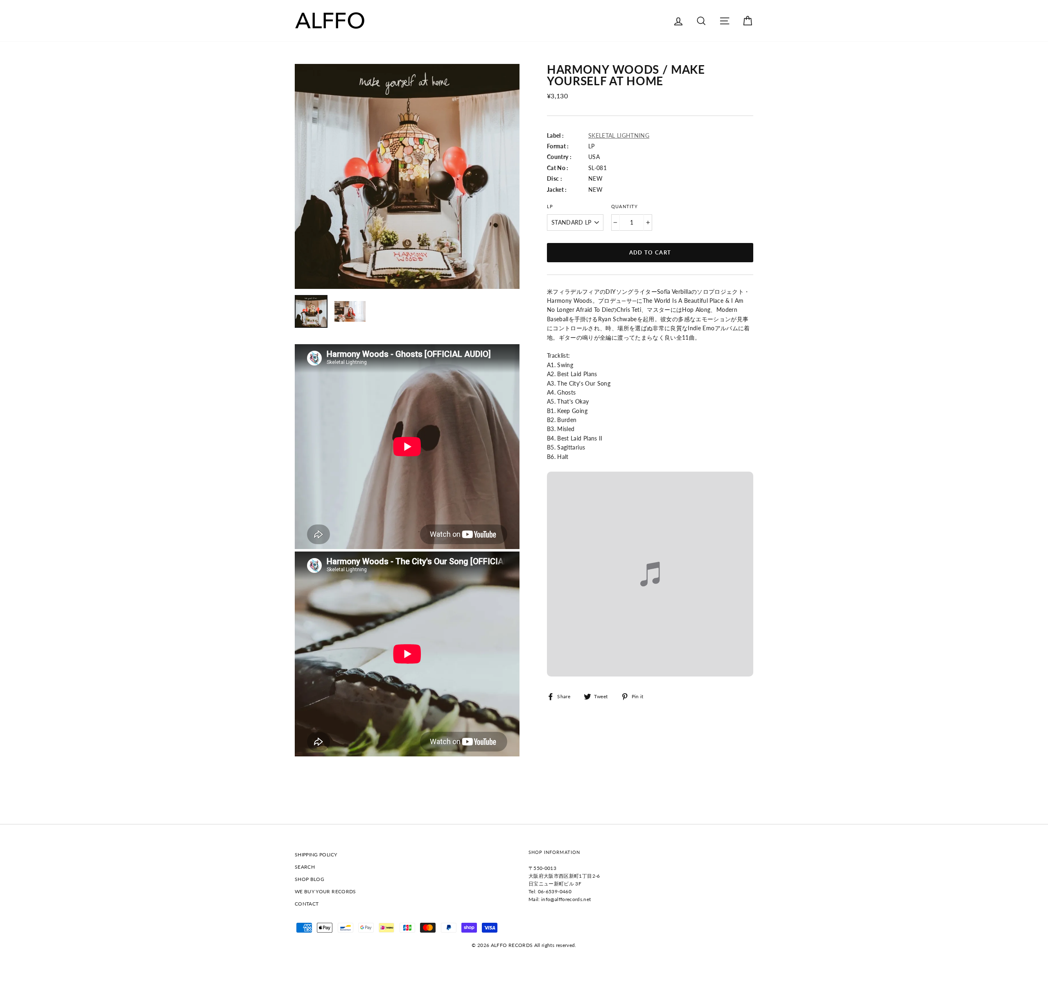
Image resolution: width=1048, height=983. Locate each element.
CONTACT (306, 904)
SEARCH (305, 867)
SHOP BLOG (309, 879)
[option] (407, 176)
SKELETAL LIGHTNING (618, 135)
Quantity (624, 206)
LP (550, 206)
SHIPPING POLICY (316, 854)
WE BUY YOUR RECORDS (325, 891)
